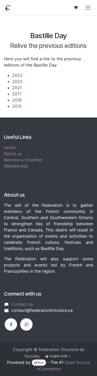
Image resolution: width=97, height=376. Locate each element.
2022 (17, 81)
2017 (16, 93)
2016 (17, 100)
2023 (17, 75)
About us (12, 153)
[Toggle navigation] (88, 7)
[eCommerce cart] (75, 7)
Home (10, 147)
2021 (17, 87)
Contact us (22, 304)
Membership (16, 166)
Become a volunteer (23, 159)
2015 (17, 106)
